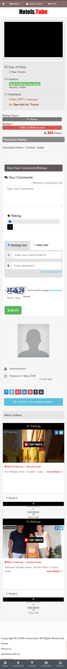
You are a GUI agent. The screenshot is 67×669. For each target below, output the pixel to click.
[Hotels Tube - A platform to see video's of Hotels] (33, 11)
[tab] (17, 245)
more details (53, 471)
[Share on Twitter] (11, 392)
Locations (18, 665)
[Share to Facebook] (6, 392)
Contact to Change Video (34, 402)
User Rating (33, 607)
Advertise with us (10, 654)
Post (53, 3)
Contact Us (7, 659)
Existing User (19, 245)
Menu (16, 3)
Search (60, 665)
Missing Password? (51, 271)
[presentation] (17, 245)
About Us (6, 648)
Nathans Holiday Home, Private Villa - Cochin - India (32, 569)
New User (42, 245)
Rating (15, 216)
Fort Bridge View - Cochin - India (32, 471)
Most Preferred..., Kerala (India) (23, 466)
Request (12, 497)
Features (46, 665)
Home (4, 643)
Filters (32, 665)
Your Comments (20, 177)
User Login (35, 3)
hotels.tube (31, 638)
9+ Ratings (33, 426)
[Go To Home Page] (3, 3)
